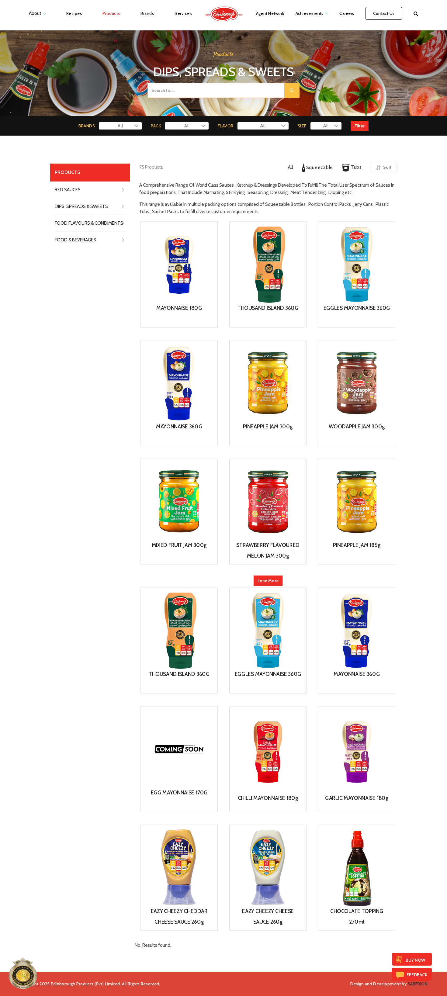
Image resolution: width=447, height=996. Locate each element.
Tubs (356, 167)
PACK (156, 126)
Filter (360, 126)
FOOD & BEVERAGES (75, 240)
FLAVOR (226, 126)
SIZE (302, 126)
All (290, 167)
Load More (268, 580)
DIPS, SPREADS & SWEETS (81, 206)
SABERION (418, 984)
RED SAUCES (68, 189)
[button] (416, 13)
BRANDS (86, 126)
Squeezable (319, 167)
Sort (387, 167)
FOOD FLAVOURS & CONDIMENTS (89, 223)
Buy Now (415, 960)
